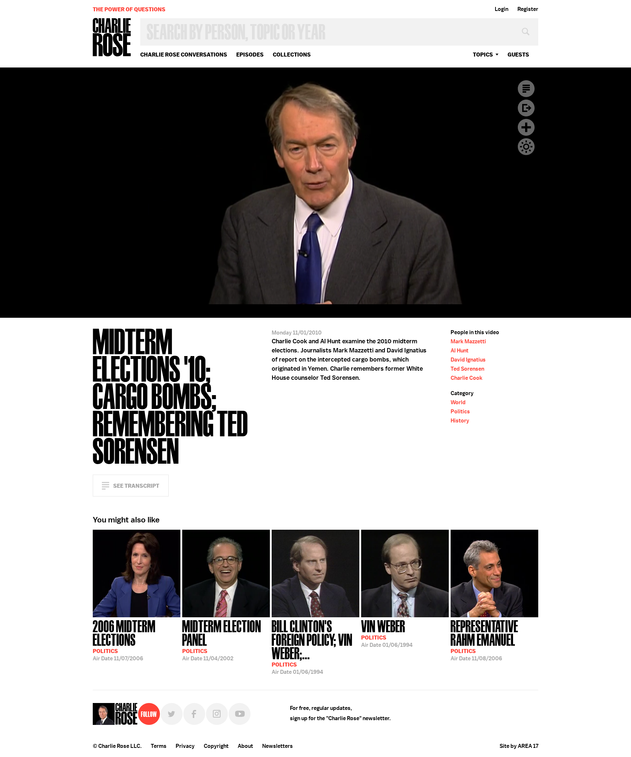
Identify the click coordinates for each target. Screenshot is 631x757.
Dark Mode (526, 146)
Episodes (250, 54)
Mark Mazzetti (468, 341)
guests (518, 54)
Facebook (194, 714)
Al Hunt (460, 350)
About (245, 746)
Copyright (216, 746)
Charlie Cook (466, 378)
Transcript (526, 88)
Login (501, 9)
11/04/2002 (221, 639)
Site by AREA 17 (519, 746)
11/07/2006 (124, 639)
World (458, 402)
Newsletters (277, 746)
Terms (159, 746)
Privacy (185, 746)
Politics (460, 411)
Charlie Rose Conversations (183, 54)
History (460, 420)
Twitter (172, 714)
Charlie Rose (112, 38)
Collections (292, 54)
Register (527, 9)
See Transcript (136, 485)
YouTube (240, 714)
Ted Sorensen (467, 368)
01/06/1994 (312, 646)
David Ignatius (468, 359)
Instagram (217, 714)
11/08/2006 (484, 639)
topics (483, 54)
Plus (526, 127)
